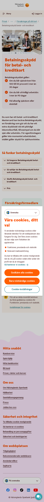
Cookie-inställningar (22, 289)
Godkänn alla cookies (22, 272)
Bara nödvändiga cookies (22, 280)
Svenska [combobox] (14, 212)
